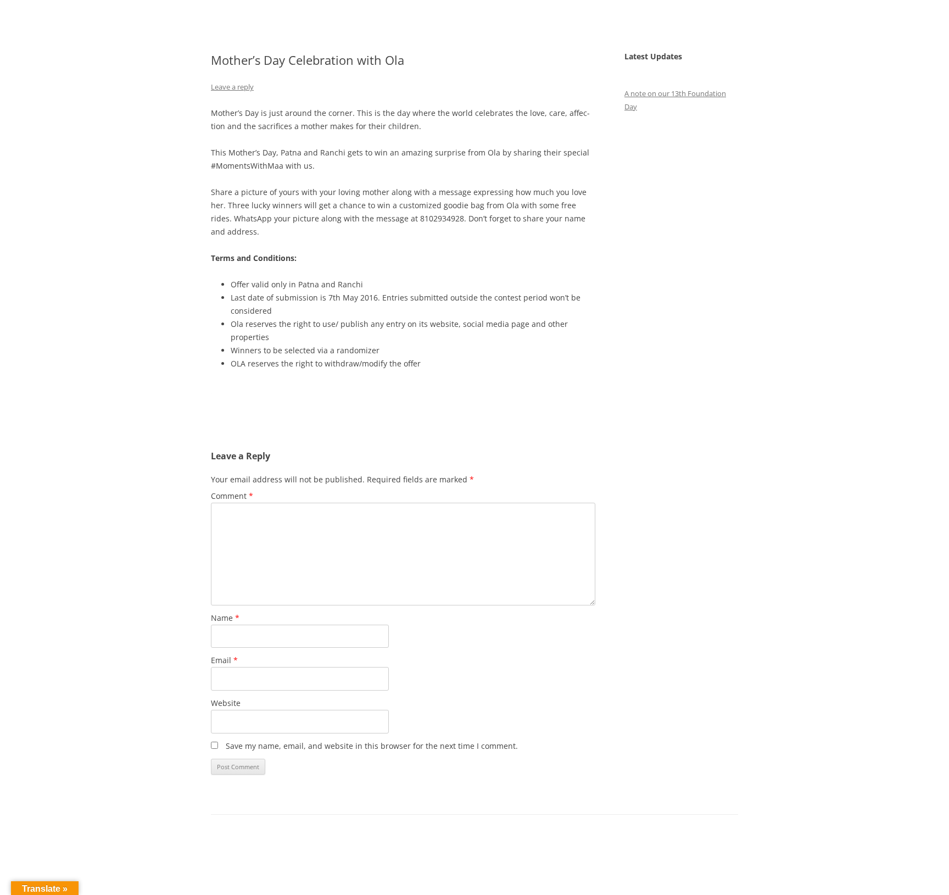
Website (226, 703)
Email (224, 660)
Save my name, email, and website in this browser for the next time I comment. (372, 746)
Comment (232, 496)
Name (225, 618)
